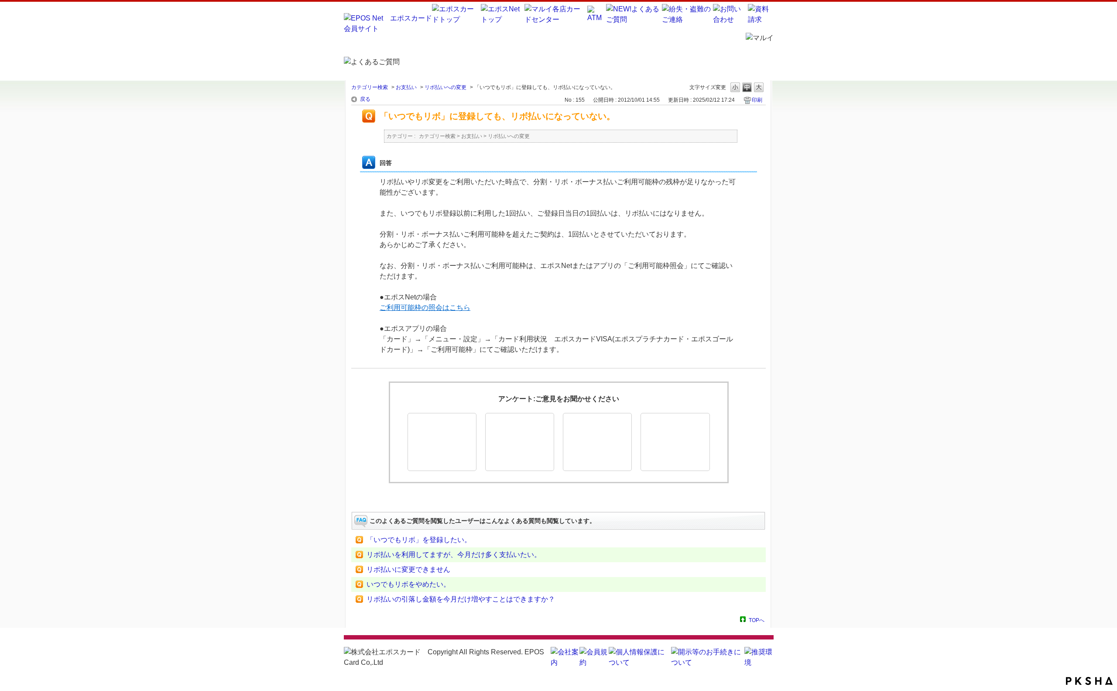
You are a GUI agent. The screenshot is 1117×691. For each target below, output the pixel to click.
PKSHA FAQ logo (1089, 681)
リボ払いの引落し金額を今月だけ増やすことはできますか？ (461, 599)
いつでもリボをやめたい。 (408, 584)
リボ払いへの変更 (445, 87)
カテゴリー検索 (369, 87)
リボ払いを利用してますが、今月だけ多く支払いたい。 (454, 554)
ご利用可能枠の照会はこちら (425, 307)
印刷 (757, 100)
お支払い (406, 87)
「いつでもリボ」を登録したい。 (419, 539)
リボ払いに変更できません (408, 569)
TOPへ (756, 620)
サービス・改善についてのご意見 (675, 442)
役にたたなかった (597, 442)
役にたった (442, 442)
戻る (365, 99)
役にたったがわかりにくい (519, 442)
